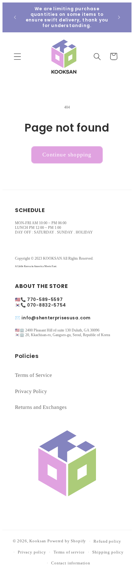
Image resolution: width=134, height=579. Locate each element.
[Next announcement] (119, 17)
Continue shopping (66, 154)
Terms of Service (33, 375)
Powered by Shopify (66, 541)
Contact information (70, 563)
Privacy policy (32, 552)
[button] (17, 56)
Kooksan (37, 541)
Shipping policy (108, 552)
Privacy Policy (31, 391)
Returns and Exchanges (41, 407)
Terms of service (69, 552)
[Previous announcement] (15, 17)
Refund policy (107, 541)
